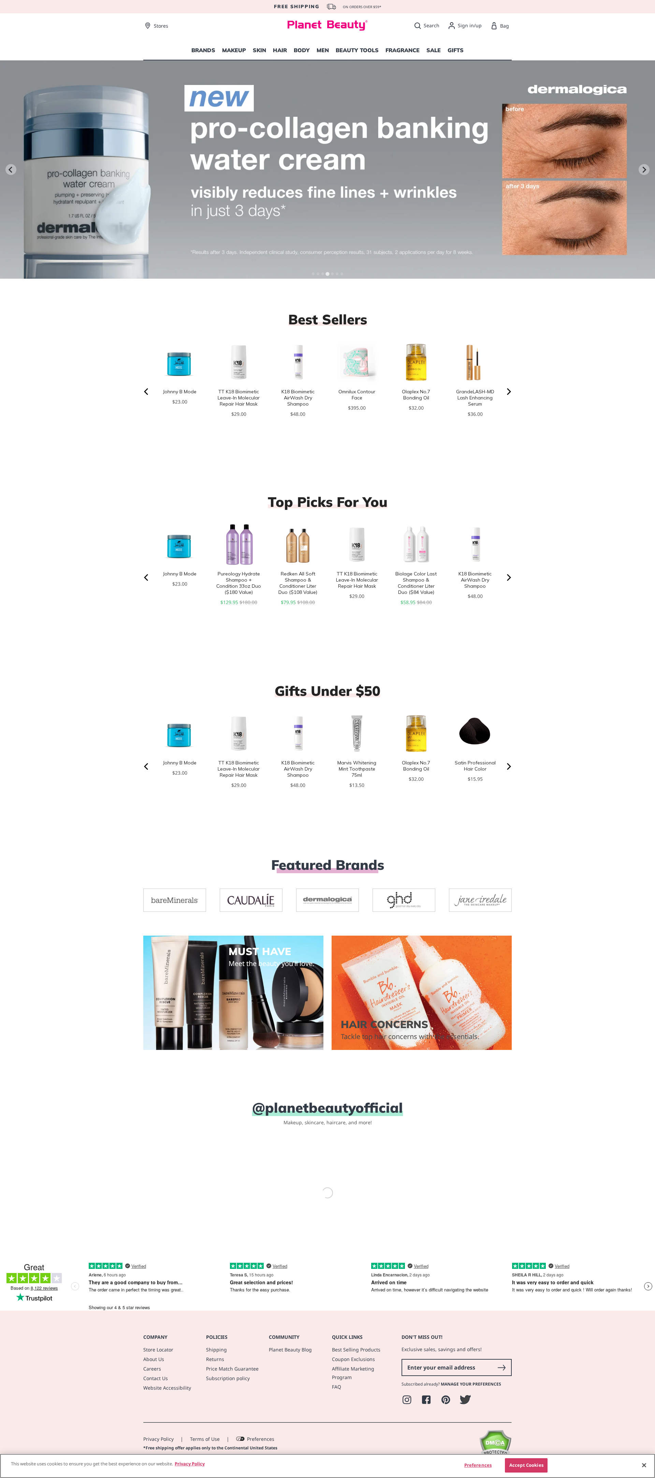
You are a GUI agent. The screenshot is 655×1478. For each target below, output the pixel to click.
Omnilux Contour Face (356, 395)
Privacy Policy (158, 1435)
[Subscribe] (501, 1363)
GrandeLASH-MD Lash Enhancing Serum (475, 398)
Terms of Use (205, 1435)
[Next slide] (644, 169)
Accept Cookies (526, 1465)
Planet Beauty (192, 1452)
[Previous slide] (10, 169)
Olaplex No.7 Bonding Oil (416, 395)
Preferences (260, 1435)
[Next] (508, 391)
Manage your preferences (471, 1380)
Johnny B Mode (179, 392)
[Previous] (147, 391)
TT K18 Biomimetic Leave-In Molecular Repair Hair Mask (239, 398)
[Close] (644, 1465)
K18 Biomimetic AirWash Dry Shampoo (298, 398)
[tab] (313, 274)
